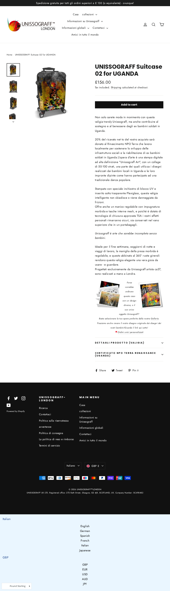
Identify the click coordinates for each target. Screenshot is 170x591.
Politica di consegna (51, 433)
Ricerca (43, 408)
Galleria (155, 318)
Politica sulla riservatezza (54, 421)
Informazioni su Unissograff (83, 21)
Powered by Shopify (16, 411)
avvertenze (45, 427)
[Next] (13, 120)
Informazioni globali (74, 28)
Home (9, 54)
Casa (76, 14)
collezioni (88, 14)
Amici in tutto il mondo (85, 35)
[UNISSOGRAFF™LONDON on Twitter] (16, 398)
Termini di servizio (49, 445)
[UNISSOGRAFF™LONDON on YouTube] (9, 405)
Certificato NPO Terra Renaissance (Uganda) (125, 354)
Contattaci (99, 28)
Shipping (116, 87)
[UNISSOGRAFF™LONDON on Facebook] (9, 398)
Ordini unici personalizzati (130, 332)
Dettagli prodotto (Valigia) (119, 342)
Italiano (71, 466)
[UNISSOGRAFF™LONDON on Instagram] (23, 398)
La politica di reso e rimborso (56, 439)
